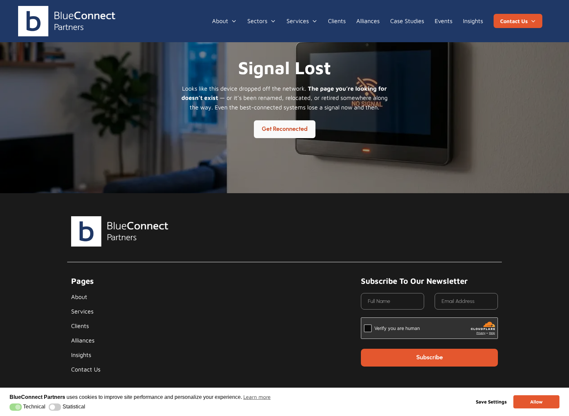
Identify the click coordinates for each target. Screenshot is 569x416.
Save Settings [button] (491, 401)
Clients (337, 20)
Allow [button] (536, 401)
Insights (473, 20)
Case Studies (407, 20)
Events (443, 20)
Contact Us (85, 369)
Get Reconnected (285, 129)
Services (297, 20)
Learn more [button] (257, 397)
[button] (16, 407)
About (220, 20)
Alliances (368, 20)
